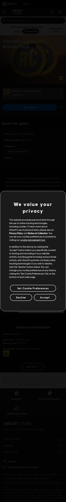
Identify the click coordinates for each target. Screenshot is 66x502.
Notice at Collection (38, 233)
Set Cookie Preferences (33, 288)
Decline (21, 297)
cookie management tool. (32, 240)
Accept (45, 297)
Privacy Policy (16, 233)
